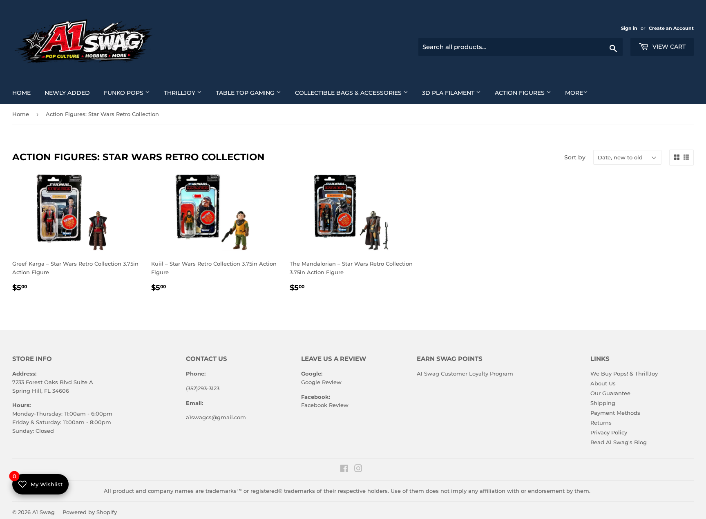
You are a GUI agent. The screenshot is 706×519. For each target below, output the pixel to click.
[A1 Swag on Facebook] (344, 469)
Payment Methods (615, 412)
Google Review (321, 382)
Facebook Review (325, 405)
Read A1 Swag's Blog (618, 442)
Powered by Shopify (90, 512)
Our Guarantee (610, 393)
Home (24, 92)
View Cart (668, 46)
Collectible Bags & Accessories (354, 92)
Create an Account (671, 28)
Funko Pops (130, 92)
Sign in (630, 28)
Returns (601, 422)
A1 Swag (43, 512)
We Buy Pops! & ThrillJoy (624, 373)
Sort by (574, 157)
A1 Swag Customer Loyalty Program (465, 373)
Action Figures (526, 92)
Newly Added (70, 92)
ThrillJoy (186, 92)
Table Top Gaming (251, 92)
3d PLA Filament (454, 92)
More (574, 92)
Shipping (602, 403)
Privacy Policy (608, 432)
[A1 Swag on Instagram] (358, 469)
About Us (603, 383)
